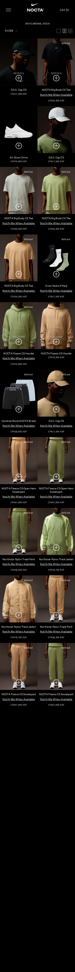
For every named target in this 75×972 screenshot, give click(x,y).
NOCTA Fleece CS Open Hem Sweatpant (18, 490)
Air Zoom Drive (19, 157)
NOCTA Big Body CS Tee (56, 89)
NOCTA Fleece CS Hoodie (18, 353)
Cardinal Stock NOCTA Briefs (18, 420)
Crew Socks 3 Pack (56, 285)
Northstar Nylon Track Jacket (56, 559)
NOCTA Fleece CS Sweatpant (18, 694)
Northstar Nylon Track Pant (18, 559)
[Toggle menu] (8, 10)
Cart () (64, 10)
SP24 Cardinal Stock (37, 23)
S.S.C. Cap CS (19, 89)
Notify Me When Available (56, 94)
